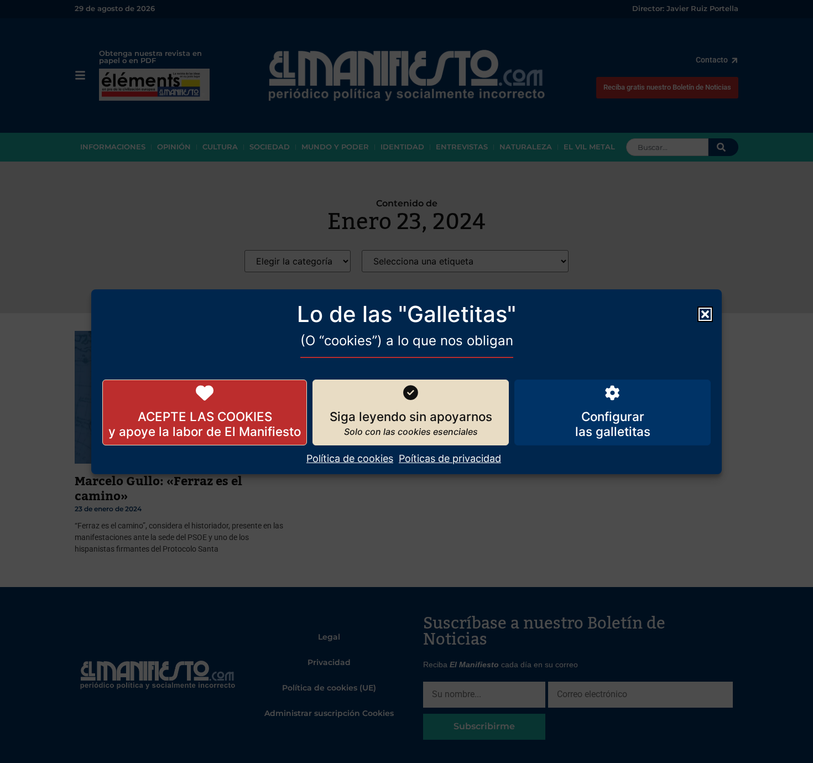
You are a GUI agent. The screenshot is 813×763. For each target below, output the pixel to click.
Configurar (612, 416)
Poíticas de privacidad (450, 458)
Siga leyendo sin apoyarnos (411, 416)
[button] (705, 313)
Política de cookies (349, 458)
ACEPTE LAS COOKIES (205, 416)
